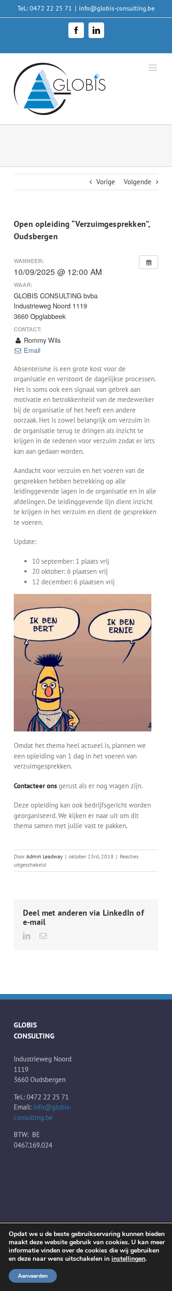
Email (31, 350)
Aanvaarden (33, 1276)
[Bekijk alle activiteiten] (148, 262)
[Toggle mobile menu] (153, 67)
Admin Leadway (44, 856)
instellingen (128, 1259)
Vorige (105, 181)
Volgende (137, 181)
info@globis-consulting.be (117, 8)
